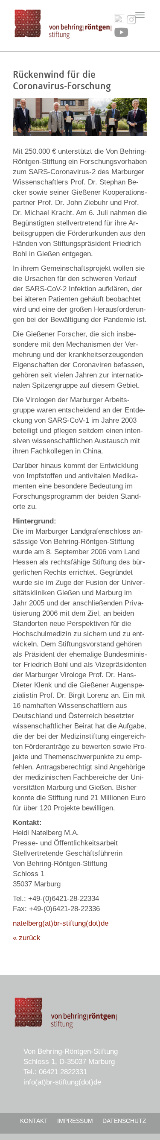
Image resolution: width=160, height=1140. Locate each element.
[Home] (63, 24)
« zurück (27, 938)
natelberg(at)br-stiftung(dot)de (60, 923)
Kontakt (34, 1121)
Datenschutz (124, 1121)
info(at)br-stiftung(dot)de (62, 1082)
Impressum (75, 1121)
